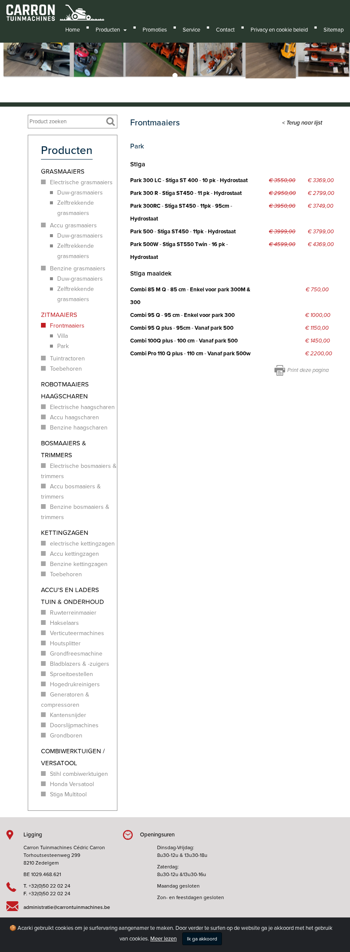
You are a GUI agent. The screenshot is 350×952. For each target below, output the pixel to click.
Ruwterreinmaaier (73, 612)
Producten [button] (109, 29)
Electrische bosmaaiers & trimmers (79, 471)
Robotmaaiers (65, 384)
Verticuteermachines (77, 633)
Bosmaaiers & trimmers (63, 449)
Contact (225, 29)
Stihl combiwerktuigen (79, 774)
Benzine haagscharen (79, 427)
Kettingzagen (64, 533)
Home (72, 29)
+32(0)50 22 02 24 (49, 886)
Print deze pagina (308, 370)
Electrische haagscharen (82, 407)
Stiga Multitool (68, 794)
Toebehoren (66, 368)
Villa (62, 336)
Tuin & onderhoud (72, 602)
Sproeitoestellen (71, 674)
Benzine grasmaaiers (77, 268)
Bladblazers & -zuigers (79, 664)
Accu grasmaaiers (73, 225)
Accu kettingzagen (74, 553)
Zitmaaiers (59, 315)
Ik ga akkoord (202, 939)
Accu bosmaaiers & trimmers (71, 491)
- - (182, 315)
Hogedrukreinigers (75, 684)
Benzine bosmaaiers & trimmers (75, 512)
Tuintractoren (67, 358)
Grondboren (66, 735)
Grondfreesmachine (76, 653)
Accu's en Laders (70, 590)
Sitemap (334, 29)
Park (63, 346)
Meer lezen (163, 938)
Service (191, 29)
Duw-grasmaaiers (80, 192)
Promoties (155, 29)
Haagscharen (64, 396)
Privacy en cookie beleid (279, 29)
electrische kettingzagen (82, 543)
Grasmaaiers (63, 171)
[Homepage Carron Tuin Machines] (55, 8)
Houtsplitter (65, 643)
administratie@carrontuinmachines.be (66, 907)
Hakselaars (64, 623)
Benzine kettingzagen (79, 564)
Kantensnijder (68, 715)
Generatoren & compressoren (65, 699)
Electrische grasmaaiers (81, 182)
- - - (189, 180)
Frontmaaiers (67, 325)
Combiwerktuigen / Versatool (73, 757)
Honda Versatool (72, 784)
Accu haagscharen (74, 417)
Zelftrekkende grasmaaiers (75, 208)
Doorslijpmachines (74, 725)
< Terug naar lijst (302, 122)
